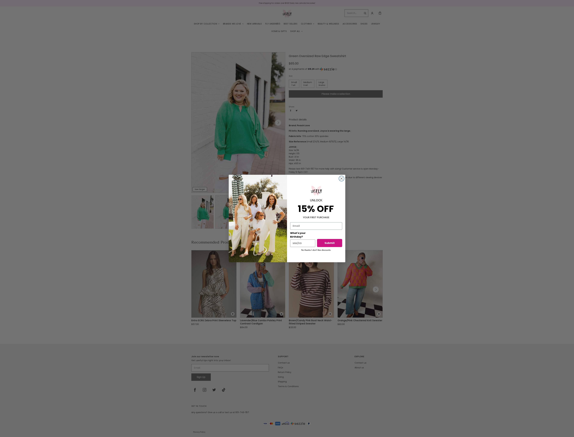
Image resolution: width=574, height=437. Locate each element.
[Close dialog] (341, 178)
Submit (330, 243)
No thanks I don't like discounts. (316, 250)
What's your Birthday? (298, 235)
